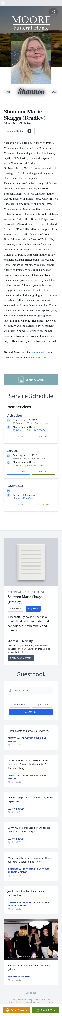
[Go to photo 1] (20, 956)
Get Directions (18, 436)
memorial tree (42, 352)
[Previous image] (7, 939)
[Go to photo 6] (29, 956)
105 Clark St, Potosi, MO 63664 (29, 430)
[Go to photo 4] (25, 956)
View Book (15, 608)
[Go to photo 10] (37, 956)
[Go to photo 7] (31, 956)
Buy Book (33, 608)
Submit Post (31, 711)
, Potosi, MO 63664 (23, 498)
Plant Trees (43, 436)
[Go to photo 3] (23, 956)
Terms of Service (39, 1002)
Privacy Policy (22, 1002)
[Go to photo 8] (33, 956)
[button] (31, 939)
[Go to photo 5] (27, 956)
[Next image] (55, 939)
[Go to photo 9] (35, 956)
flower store (39, 357)
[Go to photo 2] (21, 956)
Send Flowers (43, 504)
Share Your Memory (20, 657)
